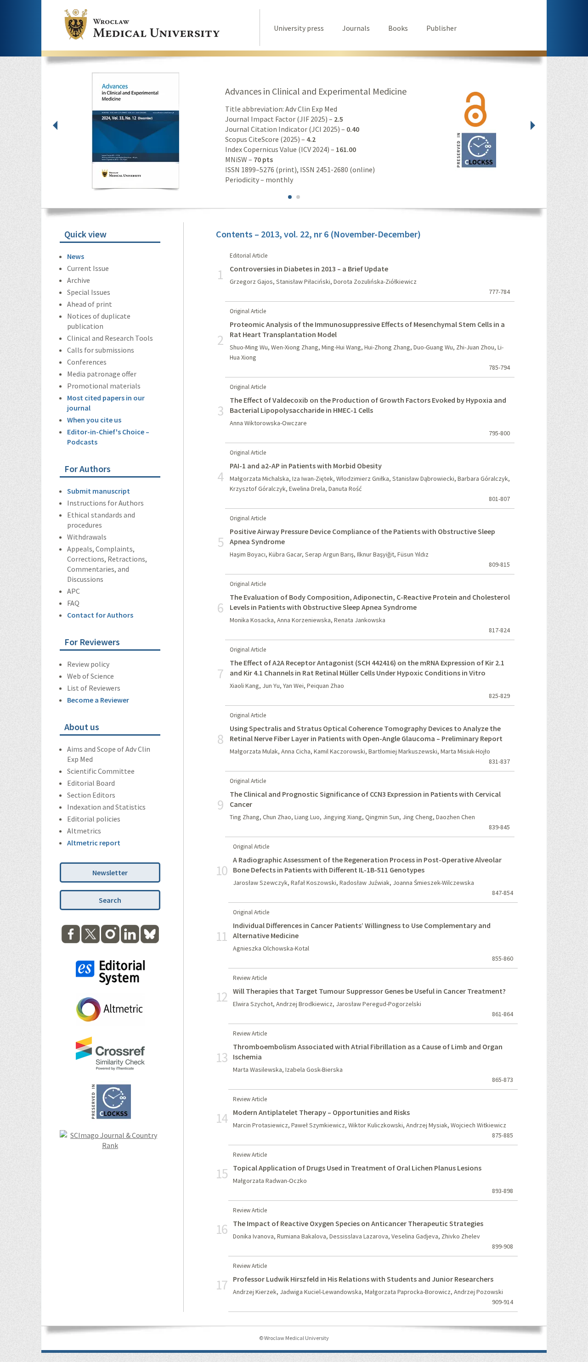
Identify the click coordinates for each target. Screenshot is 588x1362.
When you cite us (94, 419)
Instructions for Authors (105, 502)
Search (110, 900)
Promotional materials (104, 385)
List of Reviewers (93, 687)
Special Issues (88, 292)
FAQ (73, 603)
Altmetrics (84, 830)
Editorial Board (91, 783)
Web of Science (90, 676)
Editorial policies (93, 818)
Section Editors (91, 794)
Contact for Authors (100, 614)
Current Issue (88, 268)
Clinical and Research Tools (110, 338)
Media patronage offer (101, 373)
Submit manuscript (98, 490)
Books (398, 28)
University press (299, 28)
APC (73, 591)
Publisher (441, 28)
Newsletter (110, 872)
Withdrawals (87, 536)
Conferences (87, 361)
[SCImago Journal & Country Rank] (110, 1145)
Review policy (88, 664)
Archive (78, 280)
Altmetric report (93, 842)
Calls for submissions (100, 350)
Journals (356, 28)
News (75, 256)
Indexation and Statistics (106, 806)
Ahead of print (89, 304)
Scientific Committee (101, 771)
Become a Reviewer (98, 699)
